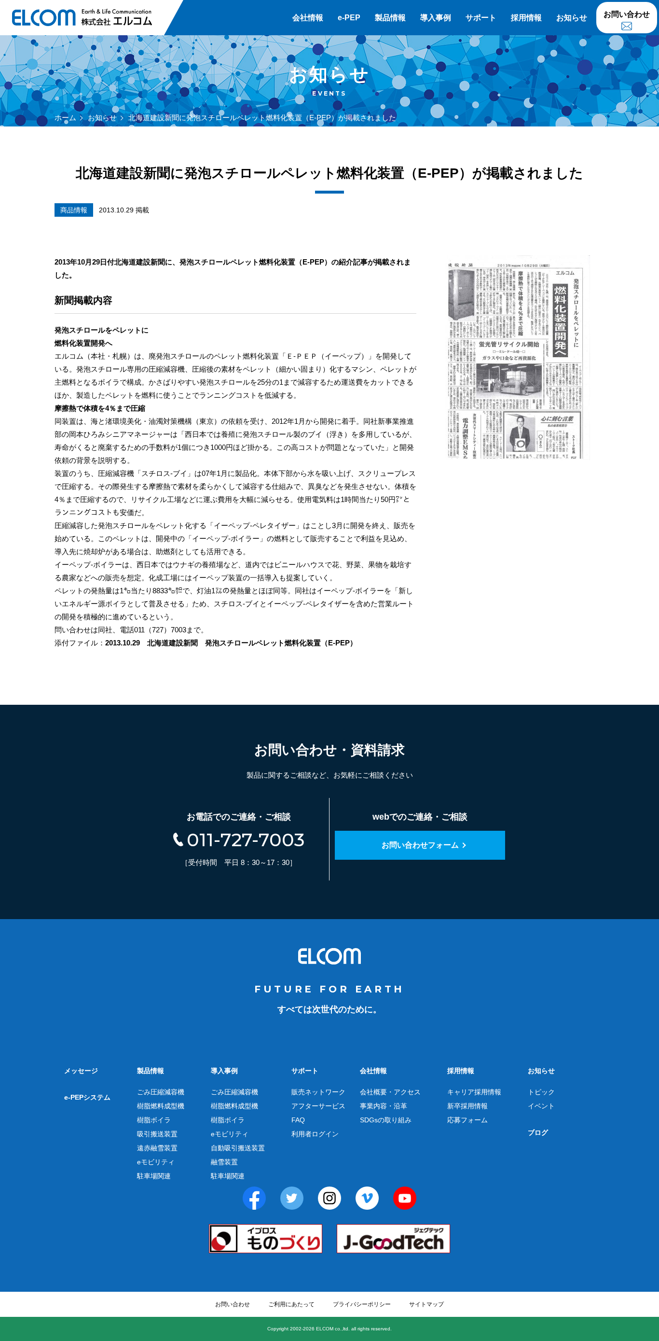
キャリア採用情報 (474, 1092)
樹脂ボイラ (154, 1120)
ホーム (65, 117)
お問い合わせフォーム (420, 845)
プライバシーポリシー (362, 1304)
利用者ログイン (315, 1134)
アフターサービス (318, 1106)
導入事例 (435, 18)
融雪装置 (224, 1162)
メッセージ (81, 1071)
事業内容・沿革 (383, 1106)
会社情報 (307, 18)
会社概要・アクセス (390, 1092)
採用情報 (526, 18)
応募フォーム (467, 1120)
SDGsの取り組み (386, 1120)
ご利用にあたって (291, 1304)
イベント (541, 1106)
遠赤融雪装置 (157, 1148)
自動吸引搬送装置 (238, 1148)
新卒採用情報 (467, 1106)
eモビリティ (156, 1162)
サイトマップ (426, 1304)
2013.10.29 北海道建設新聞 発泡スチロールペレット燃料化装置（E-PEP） (231, 643)
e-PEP (349, 18)
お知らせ (571, 18)
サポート (481, 18)
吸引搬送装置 (157, 1134)
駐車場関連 (154, 1176)
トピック (541, 1092)
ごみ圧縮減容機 (160, 1092)
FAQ (298, 1120)
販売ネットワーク (318, 1092)
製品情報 (390, 18)
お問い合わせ (627, 14)
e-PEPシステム (87, 1097)
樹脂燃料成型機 (160, 1106)
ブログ (538, 1132)
